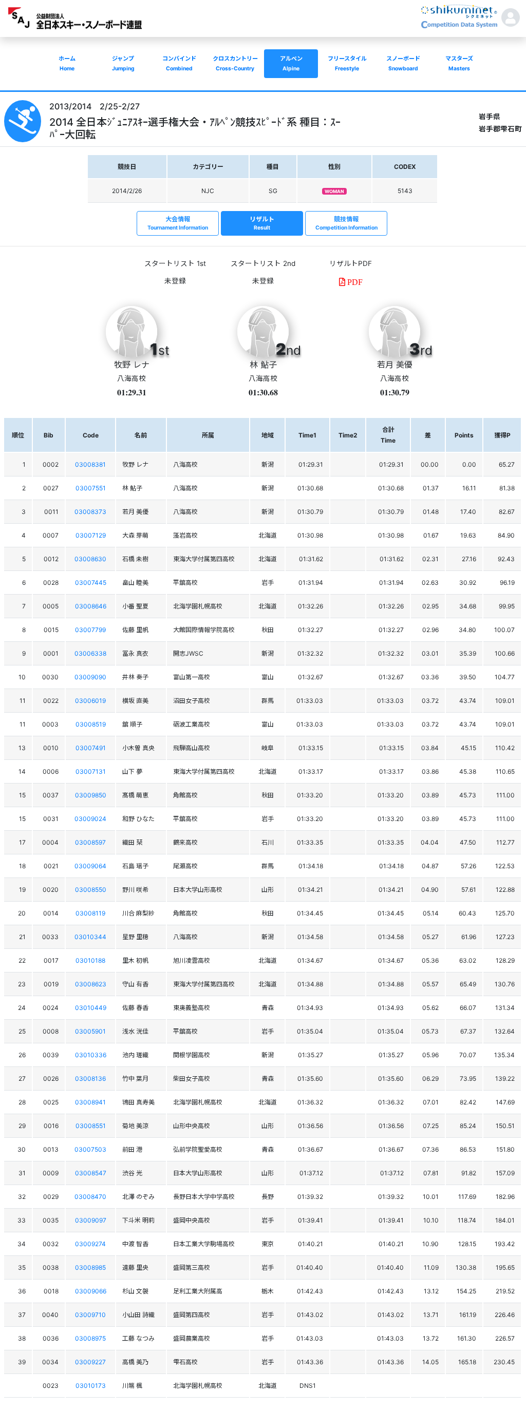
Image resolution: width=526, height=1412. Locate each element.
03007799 (90, 630)
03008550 (90, 889)
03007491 (91, 748)
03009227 (90, 1362)
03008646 (90, 606)
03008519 (91, 724)
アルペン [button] (291, 63)
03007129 (91, 535)
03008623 (90, 984)
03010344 (90, 937)
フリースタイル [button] (347, 63)
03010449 (90, 1008)
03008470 (90, 1196)
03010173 (91, 1385)
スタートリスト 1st (175, 263)
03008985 (90, 1267)
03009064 (90, 866)
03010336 (90, 1055)
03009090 (90, 677)
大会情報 (177, 223)
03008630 (90, 559)
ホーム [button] (67, 63)
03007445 (90, 582)
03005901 (90, 1031)
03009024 (90, 819)
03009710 (90, 1315)
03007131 (91, 771)
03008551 (91, 1126)
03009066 (90, 1291)
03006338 (90, 653)
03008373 (90, 512)
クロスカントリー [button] (235, 63)
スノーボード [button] (403, 63)
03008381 (90, 464)
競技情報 (346, 223)
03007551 (91, 488)
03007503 (90, 1149)
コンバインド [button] (179, 63)
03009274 (90, 1244)
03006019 (90, 700)
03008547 (90, 1173)
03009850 (90, 795)
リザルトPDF (350, 263)
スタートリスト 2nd (263, 263)
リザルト (262, 223)
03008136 (90, 1078)
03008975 (90, 1338)
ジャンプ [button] (123, 63)
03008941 (90, 1102)
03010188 (90, 960)
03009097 (90, 1220)
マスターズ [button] (459, 63)
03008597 (90, 842)
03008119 (90, 913)
